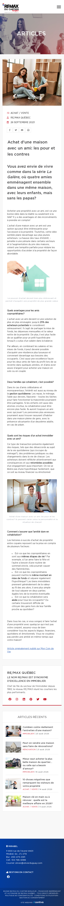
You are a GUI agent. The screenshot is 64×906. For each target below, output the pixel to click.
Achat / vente (19, 113)
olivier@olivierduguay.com (28, 863)
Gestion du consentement (32, 898)
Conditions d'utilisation (46, 895)
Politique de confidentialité (19, 895)
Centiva (38, 902)
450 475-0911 (18, 857)
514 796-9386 (18, 860)
